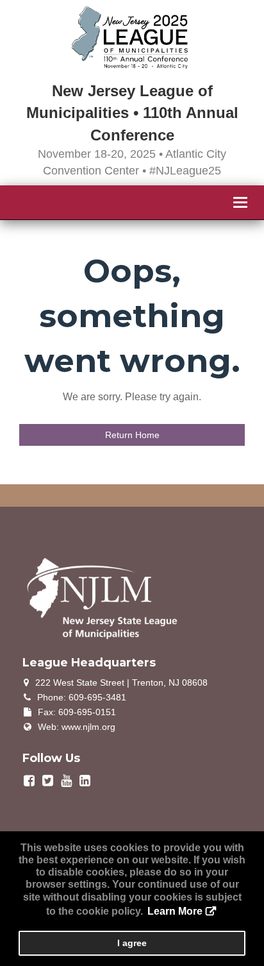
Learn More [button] (174, 911)
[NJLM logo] (102, 597)
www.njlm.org (88, 727)
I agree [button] (132, 943)
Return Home (132, 435)
